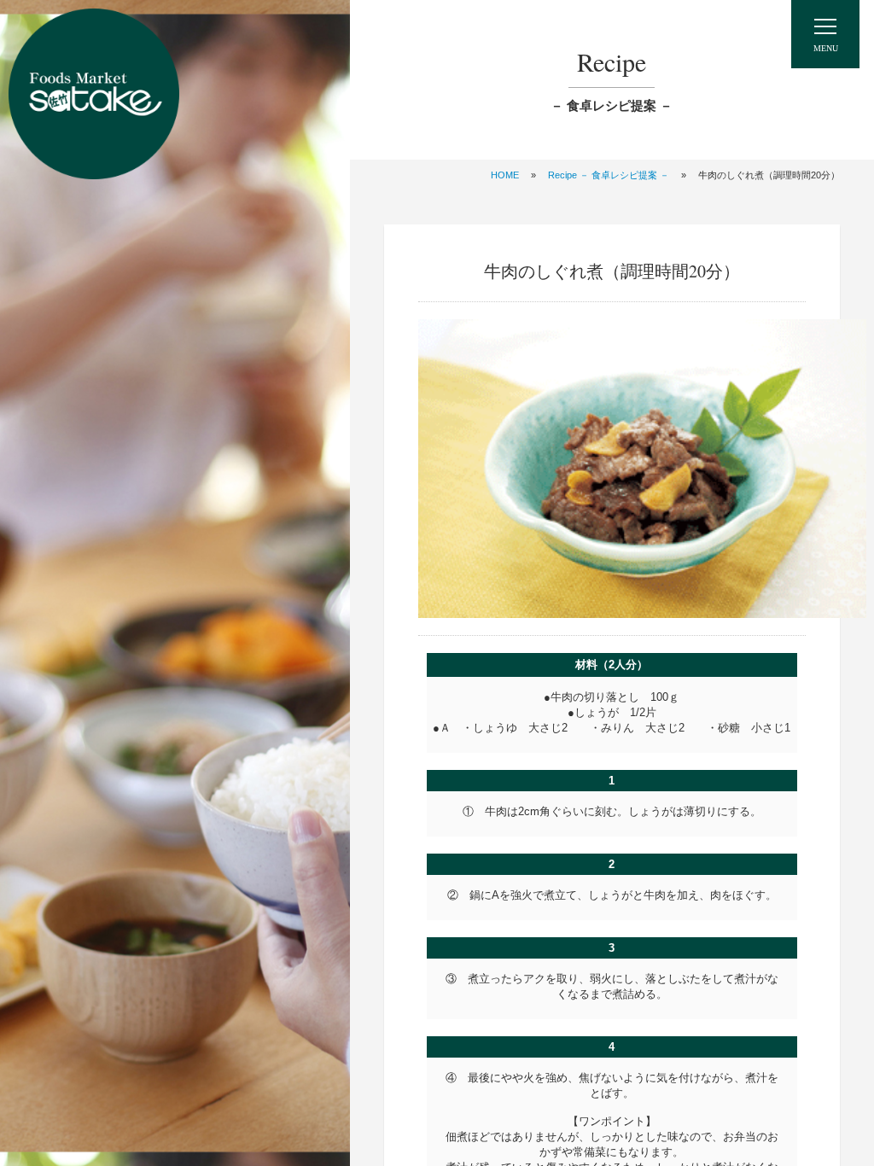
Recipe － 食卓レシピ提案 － (608, 175)
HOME (505, 175)
